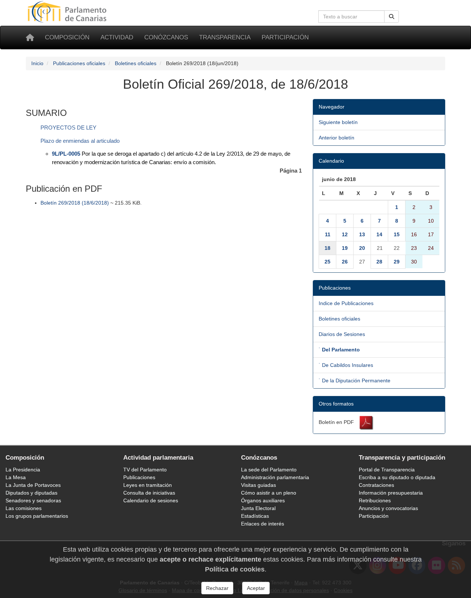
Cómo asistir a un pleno (268, 493)
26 (345, 262)
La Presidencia (23, 470)
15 (397, 234)
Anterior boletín (336, 138)
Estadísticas (255, 516)
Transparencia (225, 37)
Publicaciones (139, 477)
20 (362, 248)
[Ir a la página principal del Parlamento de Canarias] (68, 11)
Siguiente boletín (338, 122)
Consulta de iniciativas (149, 493)
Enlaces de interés (262, 524)
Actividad (116, 37)
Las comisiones (24, 508)
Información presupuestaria (391, 493)
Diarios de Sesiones (342, 334)
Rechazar (217, 588)
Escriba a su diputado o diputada (397, 477)
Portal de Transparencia (387, 470)
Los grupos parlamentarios (37, 516)
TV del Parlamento (145, 470)
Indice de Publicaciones (346, 303)
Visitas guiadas (258, 485)
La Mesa (16, 477)
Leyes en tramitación (147, 485)
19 (345, 248)
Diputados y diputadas (31, 493)
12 (345, 234)
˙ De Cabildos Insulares (346, 365)
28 (379, 262)
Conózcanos (166, 37)
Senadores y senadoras (33, 500)
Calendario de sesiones (150, 500)
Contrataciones (376, 485)
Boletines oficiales (135, 63)
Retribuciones (375, 500)
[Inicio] (29, 37)
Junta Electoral (258, 508)
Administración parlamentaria (275, 477)
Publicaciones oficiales (79, 63)
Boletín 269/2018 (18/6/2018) (74, 203)
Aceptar (256, 588)
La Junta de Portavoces (33, 485)
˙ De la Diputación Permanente (354, 380)
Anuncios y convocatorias (388, 508)
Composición (67, 37)
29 (397, 262)
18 (327, 248)
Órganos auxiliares (263, 500)
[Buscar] (391, 16)
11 (327, 234)
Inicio (37, 63)
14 (379, 234)
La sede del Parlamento (269, 470)
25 (327, 262)
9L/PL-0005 (66, 154)
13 (362, 234)
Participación (285, 37)
